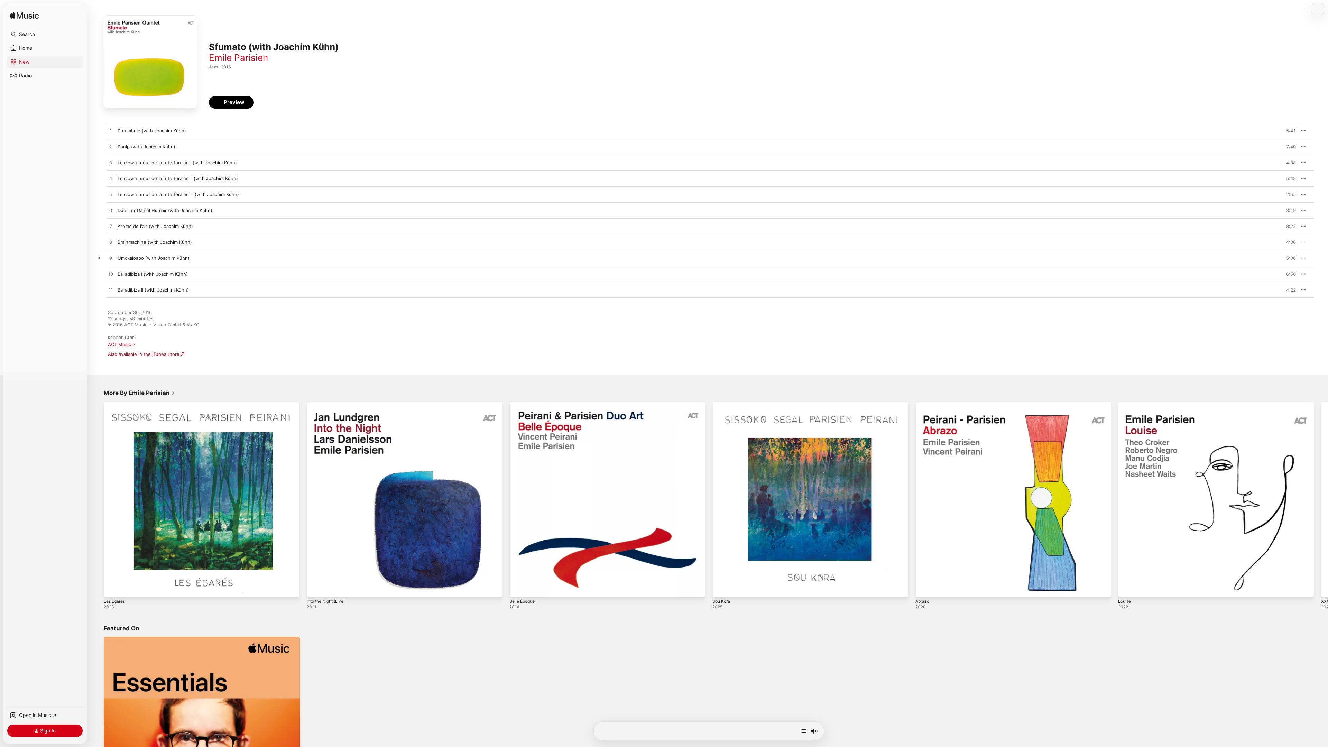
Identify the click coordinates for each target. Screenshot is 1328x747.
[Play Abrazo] (924, 588)
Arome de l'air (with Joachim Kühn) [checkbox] (155, 226)
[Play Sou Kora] (721, 588)
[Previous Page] (97, 499)
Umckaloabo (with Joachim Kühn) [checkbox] (154, 258)
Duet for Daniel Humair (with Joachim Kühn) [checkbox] (165, 210)
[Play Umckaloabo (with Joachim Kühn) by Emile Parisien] (111, 258)
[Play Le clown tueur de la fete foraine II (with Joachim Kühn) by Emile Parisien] (111, 179)
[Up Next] (803, 731)
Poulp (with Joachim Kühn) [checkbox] (146, 146)
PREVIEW (1288, 131)
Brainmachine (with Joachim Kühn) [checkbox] (155, 242)
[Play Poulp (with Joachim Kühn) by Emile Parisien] (111, 147)
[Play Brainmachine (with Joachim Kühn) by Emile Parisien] (111, 242)
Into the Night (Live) (328, 404)
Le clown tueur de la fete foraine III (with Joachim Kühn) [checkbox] (178, 194)
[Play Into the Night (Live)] (315, 588)
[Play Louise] (1127, 588)
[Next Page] (1321, 499)
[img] (24, 16)
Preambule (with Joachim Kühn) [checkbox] (152, 130)
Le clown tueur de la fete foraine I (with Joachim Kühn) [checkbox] (177, 162)
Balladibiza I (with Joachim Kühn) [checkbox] (153, 274)
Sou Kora (721, 404)
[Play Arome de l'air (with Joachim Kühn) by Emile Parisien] (111, 226)
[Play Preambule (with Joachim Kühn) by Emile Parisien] (111, 131)
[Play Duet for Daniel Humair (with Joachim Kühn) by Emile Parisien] (111, 211)
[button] (45, 34)
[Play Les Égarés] (112, 588)
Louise (1125, 404)
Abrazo (923, 404)
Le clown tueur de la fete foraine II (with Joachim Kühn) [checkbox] (178, 178)
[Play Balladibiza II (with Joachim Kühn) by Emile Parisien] (111, 290)
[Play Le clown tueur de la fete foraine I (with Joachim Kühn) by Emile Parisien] (111, 163)
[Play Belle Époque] (518, 588)
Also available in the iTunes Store (143, 354)
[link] (139, 393)
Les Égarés (116, 404)
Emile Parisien (238, 57)
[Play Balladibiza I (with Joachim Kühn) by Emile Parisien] (111, 274)
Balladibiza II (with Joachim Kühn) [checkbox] (153, 290)
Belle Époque (523, 404)
